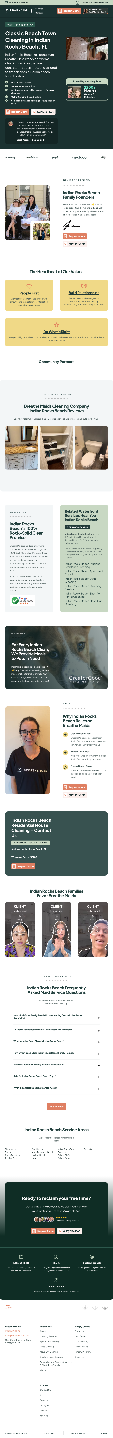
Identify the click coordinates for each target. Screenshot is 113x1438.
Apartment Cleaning (49, 1341)
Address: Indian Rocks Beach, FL (28, 849)
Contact (39, 13)
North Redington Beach (42, 1152)
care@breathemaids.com (17, 1335)
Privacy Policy (49, 1433)
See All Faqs (56, 1106)
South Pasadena (12, 1155)
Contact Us (45, 1390)
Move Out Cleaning (49, 1351)
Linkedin (44, 1410)
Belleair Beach (64, 1158)
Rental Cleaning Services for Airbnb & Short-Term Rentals (56, 1363)
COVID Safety (81, 1341)
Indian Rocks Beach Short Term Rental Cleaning (84, 595)
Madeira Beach (38, 1155)
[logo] (16, 11)
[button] (56, 1017)
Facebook (45, 1400)
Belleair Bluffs (64, 1155)
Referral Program (83, 1351)
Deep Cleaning (47, 1346)
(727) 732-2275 (12, 1331)
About (43, 1370)
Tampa (8, 1152)
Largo (34, 1158)
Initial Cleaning (81, 1346)
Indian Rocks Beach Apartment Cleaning (84, 572)
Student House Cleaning (51, 1357)
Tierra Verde (10, 1149)
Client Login (80, 1331)
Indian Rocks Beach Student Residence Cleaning (82, 565)
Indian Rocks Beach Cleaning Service (83, 587)
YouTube (44, 1415)
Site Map (104, 1433)
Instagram (44, 1405)
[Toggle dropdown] (44, 8)
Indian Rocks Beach (67, 1149)
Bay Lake (88, 1149)
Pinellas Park (11, 1158)
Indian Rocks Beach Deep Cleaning (81, 580)
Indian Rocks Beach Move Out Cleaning (83, 602)
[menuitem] (40, 8)
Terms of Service (78, 1433)
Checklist (79, 1357)
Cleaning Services (48, 1336)
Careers (43, 1331)
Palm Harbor (37, 1149)
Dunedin (62, 1152)
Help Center (80, 1336)
